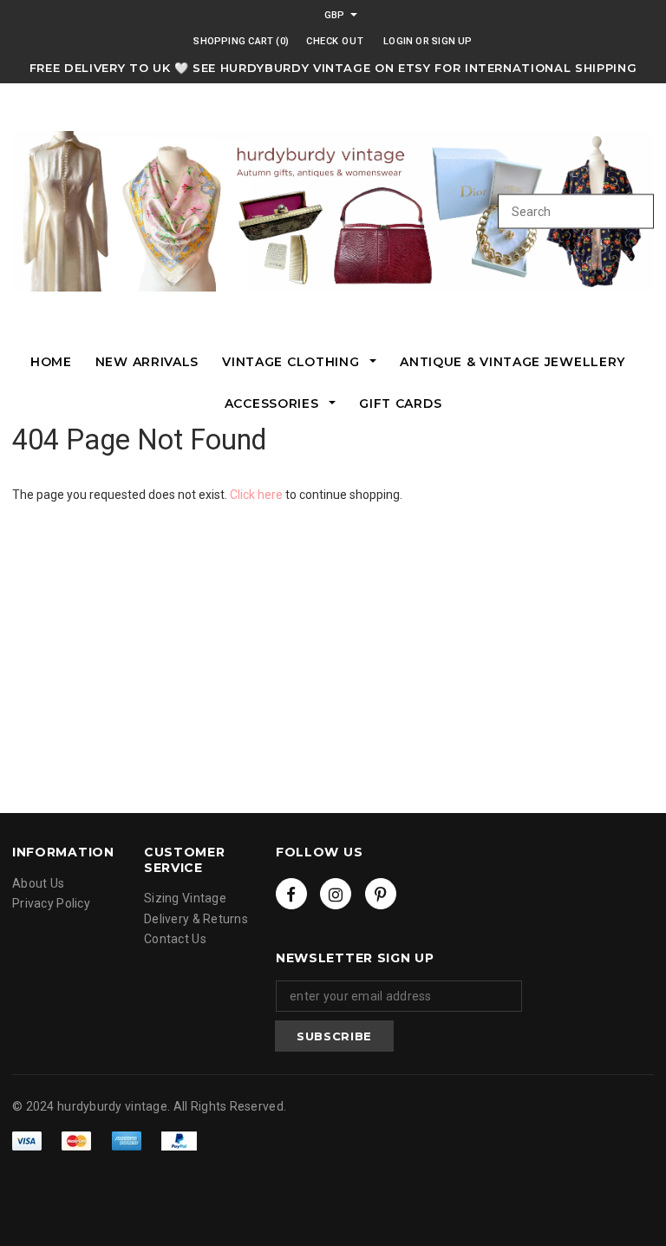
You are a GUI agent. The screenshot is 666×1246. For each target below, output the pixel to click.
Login (398, 41)
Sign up (452, 41)
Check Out (334, 41)
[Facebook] (291, 893)
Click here (257, 495)
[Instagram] (335, 893)
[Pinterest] (380, 893)
